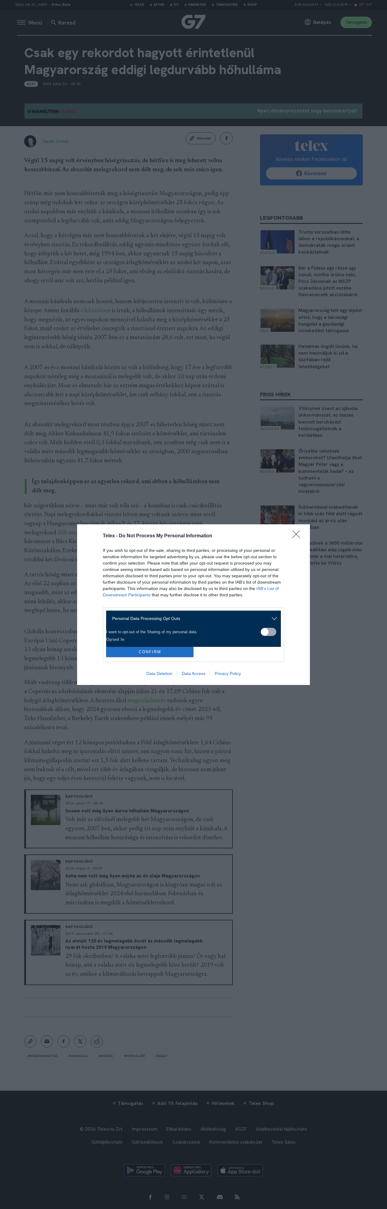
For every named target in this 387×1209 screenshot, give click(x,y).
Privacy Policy (228, 673)
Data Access (193, 673)
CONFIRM (150, 652)
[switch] (268, 632)
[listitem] (191, 618)
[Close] (298, 536)
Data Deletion (159, 673)
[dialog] (193, 604)
